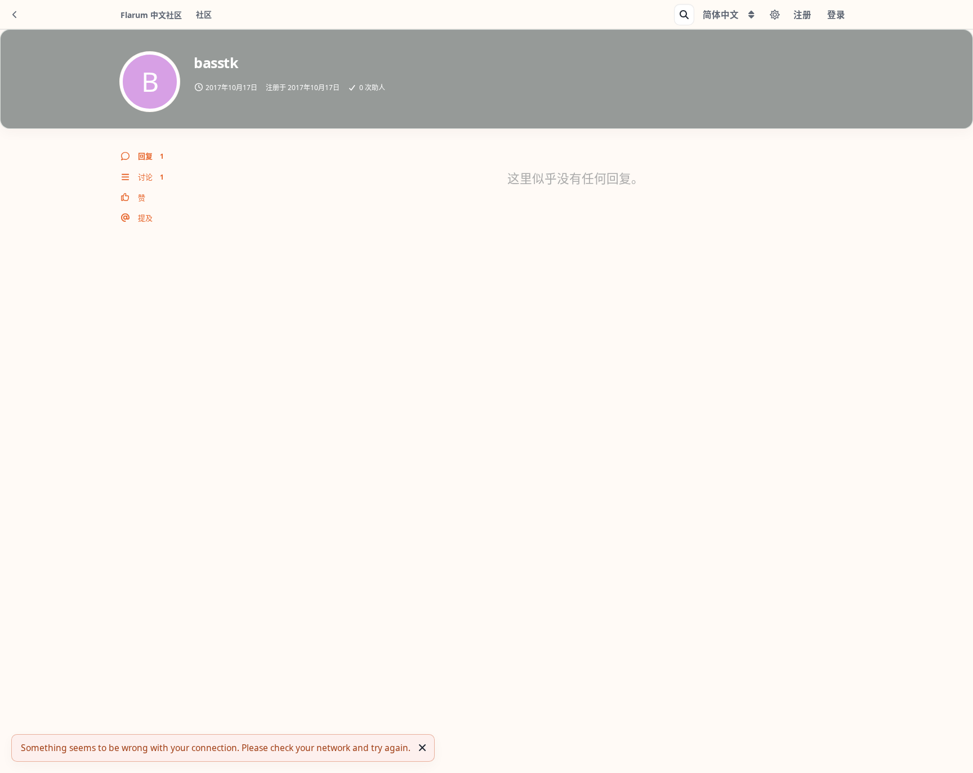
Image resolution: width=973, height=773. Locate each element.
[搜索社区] (684, 14)
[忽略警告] (422, 748)
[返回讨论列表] (15, 15)
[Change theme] (775, 15)
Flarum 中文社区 (151, 15)
